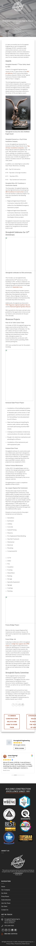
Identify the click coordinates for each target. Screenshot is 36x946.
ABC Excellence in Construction (15, 192)
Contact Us (4, 910)
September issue (17, 287)
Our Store (4, 906)
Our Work (4, 893)
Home (3, 886)
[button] (2, 5)
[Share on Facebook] (13, 704)
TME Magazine (10, 305)
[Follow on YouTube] (15, 930)
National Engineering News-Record (20, 306)
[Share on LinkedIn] (22, 704)
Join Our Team (5, 903)
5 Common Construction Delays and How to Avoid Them (12, 721)
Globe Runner (26, 943)
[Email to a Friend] (19, 704)
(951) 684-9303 (9, 925)
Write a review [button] (19, 748)
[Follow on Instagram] (6, 930)
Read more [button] (6, 770)
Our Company (5, 890)
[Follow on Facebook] (2, 930)
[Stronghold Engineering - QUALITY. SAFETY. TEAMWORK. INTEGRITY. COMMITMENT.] (18, 5)
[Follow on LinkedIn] (12, 930)
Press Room (5, 896)
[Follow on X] (9, 930)
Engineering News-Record (22, 305)
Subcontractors (6, 900)
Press (18, 18)
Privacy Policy (10, 943)
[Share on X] (16, 704)
